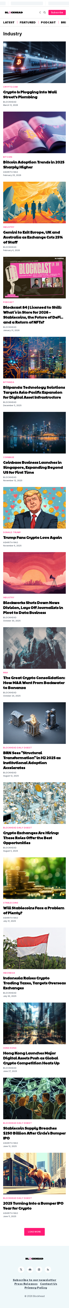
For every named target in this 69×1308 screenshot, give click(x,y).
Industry (8, 227)
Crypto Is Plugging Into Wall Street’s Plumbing (30, 94)
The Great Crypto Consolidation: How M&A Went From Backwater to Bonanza (34, 682)
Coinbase (8, 457)
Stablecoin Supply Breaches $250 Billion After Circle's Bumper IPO (34, 1133)
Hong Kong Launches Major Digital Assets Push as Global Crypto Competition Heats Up (31, 1057)
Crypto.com (10, 87)
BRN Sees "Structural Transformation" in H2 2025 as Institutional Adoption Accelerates (32, 760)
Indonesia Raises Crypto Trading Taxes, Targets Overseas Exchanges (34, 982)
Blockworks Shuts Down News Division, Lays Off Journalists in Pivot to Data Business (33, 607)
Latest (9, 22)
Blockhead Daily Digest (17, 747)
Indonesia (9, 973)
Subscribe (57, 12)
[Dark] (40, 12)
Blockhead (9, 102)
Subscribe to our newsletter (34, 1280)
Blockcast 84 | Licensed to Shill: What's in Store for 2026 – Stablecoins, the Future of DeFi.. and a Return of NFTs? (33, 314)
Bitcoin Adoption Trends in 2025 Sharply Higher (33, 164)
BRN (64, 22)
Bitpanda (8, 382)
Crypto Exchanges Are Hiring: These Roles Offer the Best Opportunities (31, 837)
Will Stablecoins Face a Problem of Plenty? (33, 910)
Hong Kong (9, 1048)
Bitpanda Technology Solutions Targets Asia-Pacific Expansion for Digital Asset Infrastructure (34, 392)
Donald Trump (12, 532)
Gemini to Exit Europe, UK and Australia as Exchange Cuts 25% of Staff (33, 237)
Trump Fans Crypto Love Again (32, 537)
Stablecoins (10, 903)
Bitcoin (7, 157)
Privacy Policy (36, 1287)
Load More (34, 1232)
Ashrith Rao (10, 172)
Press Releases (26, 1284)
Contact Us (48, 1284)
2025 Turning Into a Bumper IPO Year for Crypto (33, 1205)
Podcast (48, 22)
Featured (28, 22)
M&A (5, 672)
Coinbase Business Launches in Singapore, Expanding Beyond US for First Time (33, 467)
